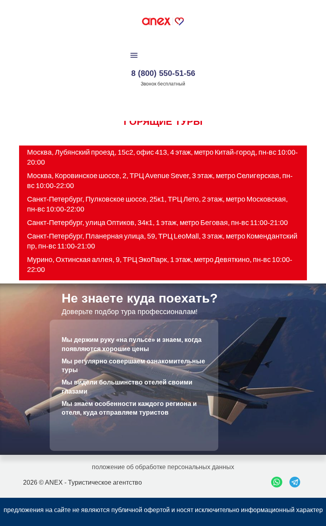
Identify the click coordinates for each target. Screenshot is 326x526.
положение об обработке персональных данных (163, 467)
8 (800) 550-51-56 (163, 73)
